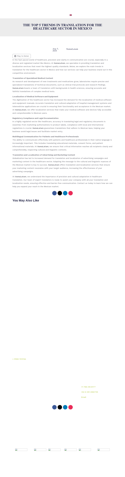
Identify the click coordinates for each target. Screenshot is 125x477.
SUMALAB (41, 6)
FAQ (110, 6)
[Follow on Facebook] (54, 193)
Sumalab (68, 384)
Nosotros (53, 389)
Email (83, 397)
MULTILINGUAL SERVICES (59, 6)
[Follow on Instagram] (70, 193)
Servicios (68, 389)
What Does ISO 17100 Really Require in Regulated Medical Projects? (57, 295)
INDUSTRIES (77, 6)
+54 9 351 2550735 (89, 392)
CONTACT (102, 6)
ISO (86, 6)
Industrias (53, 395)
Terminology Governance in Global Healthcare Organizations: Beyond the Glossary (60, 319)
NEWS (93, 6)
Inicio (51, 384)
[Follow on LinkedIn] (65, 193)
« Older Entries (19, 359)
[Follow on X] (60, 193)
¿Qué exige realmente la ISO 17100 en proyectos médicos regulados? (58, 273)
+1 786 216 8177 (88, 387)
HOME (32, 6)
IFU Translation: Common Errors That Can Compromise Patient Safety (58, 343)
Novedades (69, 395)
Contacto (68, 400)
